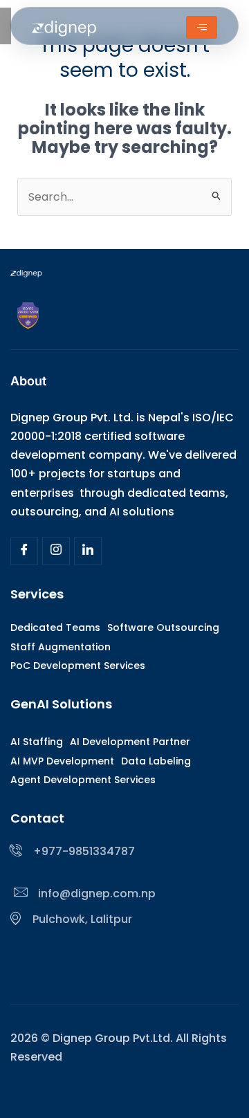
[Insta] (56, 551)
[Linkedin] (88, 551)
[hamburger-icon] (201, 27)
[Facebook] (24, 551)
